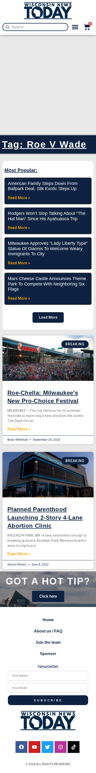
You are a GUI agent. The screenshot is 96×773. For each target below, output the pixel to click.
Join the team (48, 642)
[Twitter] (47, 747)
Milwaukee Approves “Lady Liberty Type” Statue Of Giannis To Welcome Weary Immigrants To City (48, 248)
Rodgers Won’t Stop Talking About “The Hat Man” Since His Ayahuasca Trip (46, 216)
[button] (75, 27)
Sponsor (48, 654)
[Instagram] (60, 747)
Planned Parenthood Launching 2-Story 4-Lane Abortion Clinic (44, 517)
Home (48, 620)
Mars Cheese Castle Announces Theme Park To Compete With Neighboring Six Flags (47, 284)
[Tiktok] (74, 747)
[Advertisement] (48, 85)
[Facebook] (21, 747)
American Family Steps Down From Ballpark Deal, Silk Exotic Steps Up (43, 186)
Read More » (19, 429)
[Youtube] (34, 747)
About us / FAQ (48, 631)
